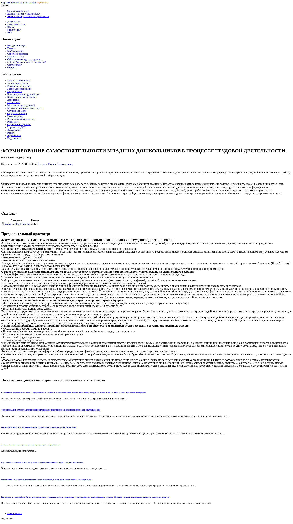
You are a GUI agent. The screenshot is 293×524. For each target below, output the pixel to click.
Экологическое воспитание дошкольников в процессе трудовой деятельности (30, 445)
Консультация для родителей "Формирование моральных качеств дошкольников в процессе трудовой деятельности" (46, 479)
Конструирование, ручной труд (23, 94)
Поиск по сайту (15, 56)
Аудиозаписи (14, 135)
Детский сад (13, 21)
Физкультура (14, 130)
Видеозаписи (14, 138)
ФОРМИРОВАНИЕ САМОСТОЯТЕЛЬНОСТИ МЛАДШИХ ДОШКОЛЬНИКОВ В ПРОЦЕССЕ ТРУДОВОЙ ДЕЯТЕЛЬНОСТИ (50, 410)
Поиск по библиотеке (18, 80)
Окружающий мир (17, 113)
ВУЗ (9, 32)
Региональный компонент (20, 119)
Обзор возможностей (18, 11)
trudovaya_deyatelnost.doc (18, 224)
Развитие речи (14, 116)
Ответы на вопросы (17, 54)
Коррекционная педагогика (21, 97)
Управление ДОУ (16, 127)
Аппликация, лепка (17, 83)
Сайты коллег (14, 64)
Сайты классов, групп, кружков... (24, 59)
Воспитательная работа (19, 86)
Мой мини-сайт (15, 51)
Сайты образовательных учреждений (26, 62)
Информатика (14, 91)
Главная (11, 48)
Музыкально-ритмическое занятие (25, 108)
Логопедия (13, 99)
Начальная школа (16, 24)
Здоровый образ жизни (19, 88)
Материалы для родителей (21, 105)
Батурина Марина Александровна (55, 164)
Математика (13, 102)
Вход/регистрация (16, 45)
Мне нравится (14, 513)
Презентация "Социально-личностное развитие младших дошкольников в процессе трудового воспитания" (42, 462)
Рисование (12, 121)
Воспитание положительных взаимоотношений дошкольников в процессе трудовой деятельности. (38, 427)
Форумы (11, 67)
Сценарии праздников (19, 124)
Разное (10, 132)
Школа (10, 27)
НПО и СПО (14, 30)
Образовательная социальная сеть (24, 2)
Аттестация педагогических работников (28, 16)
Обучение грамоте (16, 110)
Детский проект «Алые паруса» (23, 13)
